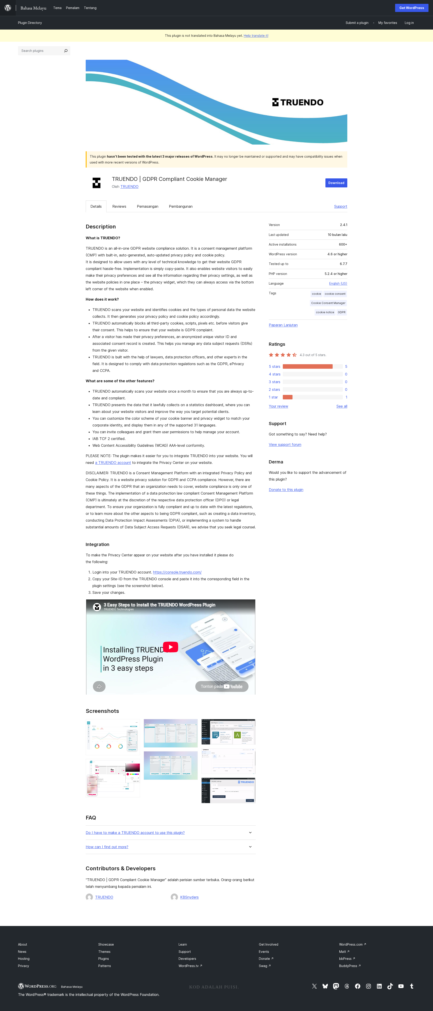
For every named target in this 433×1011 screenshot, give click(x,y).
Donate (266, 958)
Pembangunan (181, 206)
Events (264, 951)
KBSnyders (189, 897)
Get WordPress (411, 8)
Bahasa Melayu (72, 986)
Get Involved (268, 944)
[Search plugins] (65, 50)
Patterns (104, 966)
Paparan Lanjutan (283, 325)
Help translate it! (256, 35)
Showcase (106, 944)
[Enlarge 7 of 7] (249, 783)
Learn (183, 944)
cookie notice (325, 312)
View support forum (285, 444)
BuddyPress (350, 966)
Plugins (103, 958)
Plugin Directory (30, 23)
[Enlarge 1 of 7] (134, 725)
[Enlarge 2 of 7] (134, 765)
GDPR (341, 312)
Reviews (119, 206)
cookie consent (335, 293)
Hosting (24, 958)
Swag (265, 966)
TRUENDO (129, 186)
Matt (344, 951)
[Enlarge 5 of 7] (249, 725)
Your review (278, 406)
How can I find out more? (107, 847)
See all (341, 406)
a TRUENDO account (113, 462)
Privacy (23, 966)
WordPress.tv (191, 966)
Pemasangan (147, 206)
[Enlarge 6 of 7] (249, 754)
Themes (104, 951)
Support (340, 206)
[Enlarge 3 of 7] (191, 725)
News (22, 951)
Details (96, 206)
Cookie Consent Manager (328, 303)
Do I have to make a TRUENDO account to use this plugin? (135, 833)
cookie (316, 293)
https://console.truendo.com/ (177, 572)
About (22, 944)
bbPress (347, 958)
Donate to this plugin (286, 489)
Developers (187, 958)
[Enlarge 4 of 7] (191, 757)
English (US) (338, 283)
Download (336, 183)
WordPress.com (352, 944)
